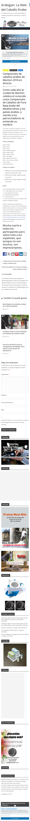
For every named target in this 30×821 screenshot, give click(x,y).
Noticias (20, 70)
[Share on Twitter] (9, 254)
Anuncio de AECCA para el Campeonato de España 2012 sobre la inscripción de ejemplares (13, 348)
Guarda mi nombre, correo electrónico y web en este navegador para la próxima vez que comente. (15, 422)
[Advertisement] (15, 486)
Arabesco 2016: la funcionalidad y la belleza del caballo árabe (14, 332)
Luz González (14, 86)
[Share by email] (25, 254)
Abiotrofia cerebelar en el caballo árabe (11, 627)
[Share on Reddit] (13, 254)
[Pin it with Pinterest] (17, 254)
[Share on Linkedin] (21, 254)
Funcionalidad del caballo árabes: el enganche (12, 630)
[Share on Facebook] (4, 254)
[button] (14, 52)
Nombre (4, 395)
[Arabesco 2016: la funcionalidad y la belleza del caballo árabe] (15, 316)
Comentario (5, 374)
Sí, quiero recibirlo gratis (15, 61)
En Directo (5, 70)
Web (2, 410)
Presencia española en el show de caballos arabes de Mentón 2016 (14, 268)
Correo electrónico (7, 402)
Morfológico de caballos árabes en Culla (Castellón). (14, 305)
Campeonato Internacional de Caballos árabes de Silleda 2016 (14, 262)
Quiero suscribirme (15, 818)
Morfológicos (13, 70)
